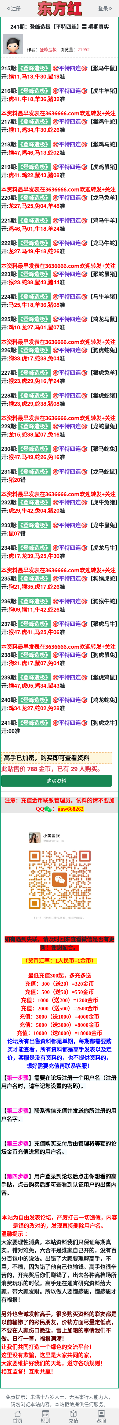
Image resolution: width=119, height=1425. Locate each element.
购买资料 (56, 780)
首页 (18, 1420)
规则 (45, 1420)
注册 (16, 8)
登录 (103, 8)
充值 (73, 1420)
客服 (101, 1420)
